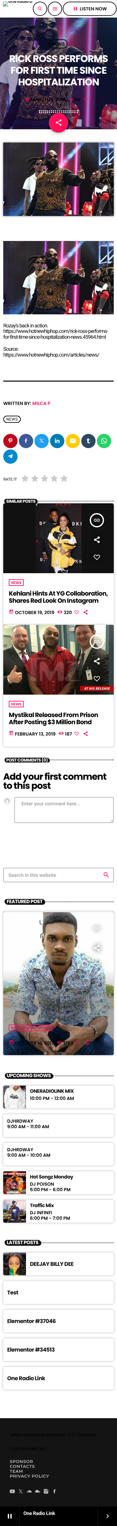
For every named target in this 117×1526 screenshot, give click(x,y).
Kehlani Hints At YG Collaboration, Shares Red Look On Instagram (58, 597)
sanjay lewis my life (30, 1027)
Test (12, 1292)
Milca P (41, 403)
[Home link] (17, 8)
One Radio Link (26, 1378)
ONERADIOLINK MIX (52, 1091)
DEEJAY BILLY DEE (51, 1264)
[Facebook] (54, 1492)
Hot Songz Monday (51, 1177)
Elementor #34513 (31, 1350)
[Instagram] (46, 1492)
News (58, 44)
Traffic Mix (42, 1206)
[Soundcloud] (29, 1492)
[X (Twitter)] (20, 1492)
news (12, 419)
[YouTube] (12, 1492)
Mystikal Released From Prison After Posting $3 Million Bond (53, 719)
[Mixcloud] (37, 1492)
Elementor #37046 (31, 1321)
